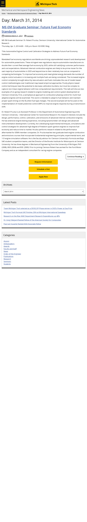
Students (7, 264)
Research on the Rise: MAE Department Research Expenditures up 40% (32, 216)
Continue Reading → (75, 156)
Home (4, 13)
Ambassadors (9, 244)
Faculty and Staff (10, 249)
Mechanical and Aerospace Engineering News (23, 10)
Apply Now (43, 177)
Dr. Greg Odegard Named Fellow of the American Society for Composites (32, 220)
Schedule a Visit (43, 169)
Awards (6, 246)
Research (7, 259)
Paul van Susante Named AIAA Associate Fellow (22, 224)
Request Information (43, 162)
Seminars (30, 36)
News (6, 251)
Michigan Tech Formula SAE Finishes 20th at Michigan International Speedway (35, 212)
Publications (8, 256)
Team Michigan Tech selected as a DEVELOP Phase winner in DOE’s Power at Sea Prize (38, 208)
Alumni (6, 241)
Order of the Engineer (12, 254)
